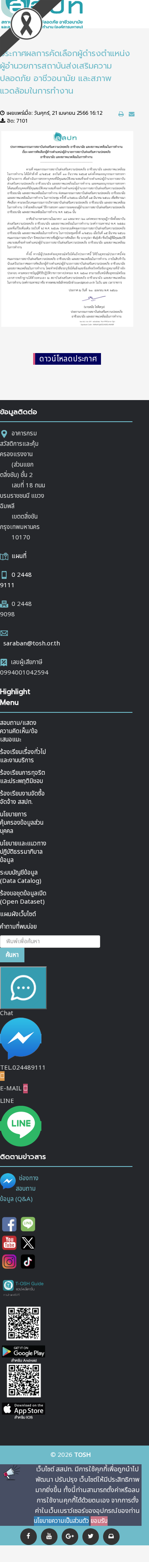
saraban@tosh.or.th (31, 643)
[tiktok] (28, 1261)
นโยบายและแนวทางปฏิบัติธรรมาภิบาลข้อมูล (23, 852)
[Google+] (70, 1536)
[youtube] (49, 1536)
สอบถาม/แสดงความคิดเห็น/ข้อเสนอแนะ (19, 731)
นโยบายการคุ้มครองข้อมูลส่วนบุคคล (21, 823)
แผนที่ (19, 556)
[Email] (111, 1536)
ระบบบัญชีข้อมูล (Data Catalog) (20, 877)
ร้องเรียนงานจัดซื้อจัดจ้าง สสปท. (22, 798)
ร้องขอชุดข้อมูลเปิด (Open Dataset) (23, 898)
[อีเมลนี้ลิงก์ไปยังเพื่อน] (132, 114)
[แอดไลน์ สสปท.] (28, 1224)
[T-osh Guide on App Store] (23, 1392)
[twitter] (28, 1243)
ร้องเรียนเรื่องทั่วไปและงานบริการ (23, 756)
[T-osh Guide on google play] (23, 1335)
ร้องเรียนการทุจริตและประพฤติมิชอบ (22, 777)
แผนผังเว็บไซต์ (18, 914)
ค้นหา (12, 955)
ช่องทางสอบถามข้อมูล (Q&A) (19, 1189)
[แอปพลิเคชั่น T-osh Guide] (23, 1288)
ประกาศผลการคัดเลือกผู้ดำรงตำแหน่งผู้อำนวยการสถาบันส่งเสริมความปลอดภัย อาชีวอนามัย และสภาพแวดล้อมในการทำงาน (65, 72)
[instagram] (9, 1261)
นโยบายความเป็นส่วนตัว (61, 1521)
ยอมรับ (99, 1521)
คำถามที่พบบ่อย (18, 927)
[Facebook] (28, 1536)
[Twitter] (90, 1536)
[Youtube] (9, 1243)
